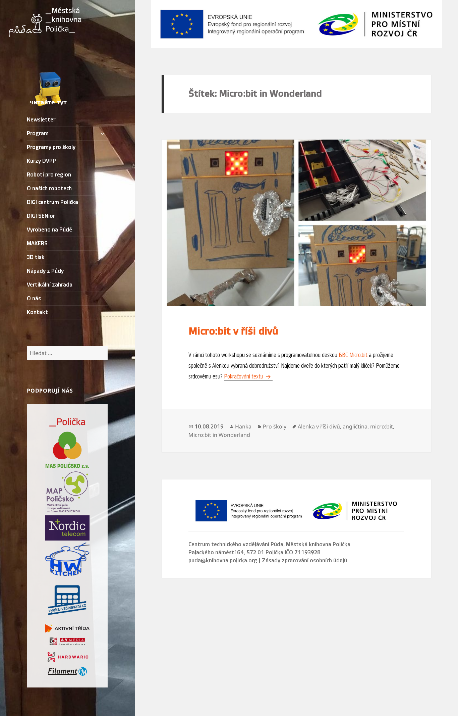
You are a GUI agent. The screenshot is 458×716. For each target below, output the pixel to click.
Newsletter (41, 120)
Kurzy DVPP (41, 161)
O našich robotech (49, 189)
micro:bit (381, 426)
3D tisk (36, 257)
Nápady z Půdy (45, 271)
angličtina (355, 426)
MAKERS (37, 244)
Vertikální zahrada (49, 285)
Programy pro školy (51, 147)
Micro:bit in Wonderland (219, 435)
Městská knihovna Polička (318, 545)
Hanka (243, 426)
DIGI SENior (41, 216)
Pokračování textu (248, 376)
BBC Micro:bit (353, 355)
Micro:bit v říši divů (233, 331)
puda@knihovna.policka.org (222, 561)
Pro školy (274, 426)
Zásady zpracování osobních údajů (304, 561)
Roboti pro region (49, 175)
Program (38, 134)
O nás (34, 299)
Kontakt (37, 312)
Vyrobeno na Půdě (49, 230)
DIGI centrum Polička (52, 202)
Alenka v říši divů (319, 426)
